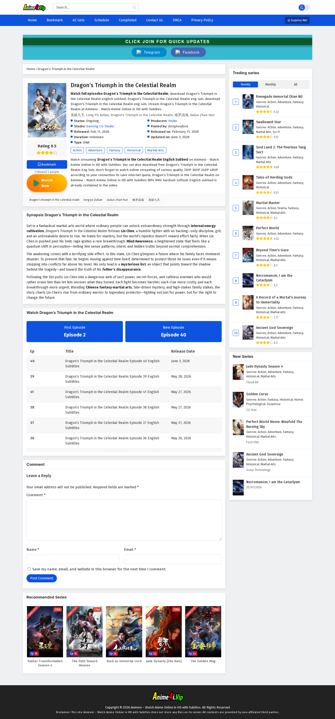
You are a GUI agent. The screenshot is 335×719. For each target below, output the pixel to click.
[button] (188, 52)
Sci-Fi (276, 132)
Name (32, 549)
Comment (36, 495)
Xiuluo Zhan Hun (117, 200)
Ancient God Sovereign (274, 328)
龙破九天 (154, 200)
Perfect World (267, 228)
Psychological (255, 404)
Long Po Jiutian (93, 200)
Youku (172, 121)
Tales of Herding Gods (274, 177)
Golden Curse (257, 394)
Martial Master (268, 203)
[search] (134, 7)
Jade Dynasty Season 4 (264, 366)
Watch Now (47, 183)
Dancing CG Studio (100, 126)
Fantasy (114, 150)
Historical (134, 150)
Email (130, 549)
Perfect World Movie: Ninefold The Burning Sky (274, 424)
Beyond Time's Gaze (272, 250)
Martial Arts (155, 150)
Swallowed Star (268, 122)
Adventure (95, 150)
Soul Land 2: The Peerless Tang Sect (281, 149)
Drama (282, 208)
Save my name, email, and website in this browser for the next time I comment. (99, 569)
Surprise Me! (298, 20)
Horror (298, 399)
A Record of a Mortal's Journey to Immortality (281, 299)
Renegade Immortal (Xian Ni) (279, 97)
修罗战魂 (138, 200)
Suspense (274, 404)
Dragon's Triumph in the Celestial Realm (54, 200)
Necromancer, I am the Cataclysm (274, 278)
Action (77, 150)
